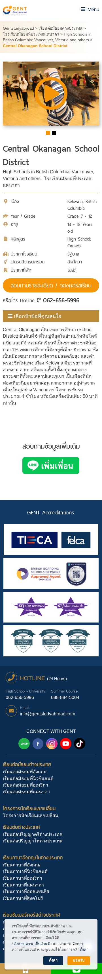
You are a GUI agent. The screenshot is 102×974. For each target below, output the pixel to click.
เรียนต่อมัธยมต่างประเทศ (27, 764)
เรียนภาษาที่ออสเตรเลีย (26, 891)
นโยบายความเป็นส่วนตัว (32, 944)
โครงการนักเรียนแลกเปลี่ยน (29, 808)
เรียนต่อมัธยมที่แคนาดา (26, 791)
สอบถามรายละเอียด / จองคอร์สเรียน (51, 285)
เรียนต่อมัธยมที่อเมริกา (25, 785)
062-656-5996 (61, 300)
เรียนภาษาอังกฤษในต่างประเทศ (33, 857)
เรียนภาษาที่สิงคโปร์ (23, 898)
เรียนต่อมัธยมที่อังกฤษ (25, 771)
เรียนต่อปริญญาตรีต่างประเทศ (32, 834)
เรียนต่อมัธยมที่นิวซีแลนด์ (28, 778)
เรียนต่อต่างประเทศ (21, 827)
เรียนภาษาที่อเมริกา (22, 878)
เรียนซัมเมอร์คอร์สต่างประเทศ (31, 915)
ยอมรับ (78, 960)
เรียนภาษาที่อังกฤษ (22, 864)
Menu (92, 9)
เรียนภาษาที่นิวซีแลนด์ (25, 871)
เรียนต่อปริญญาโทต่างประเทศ (33, 840)
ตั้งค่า (84, 949)
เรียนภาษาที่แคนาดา (23, 885)
